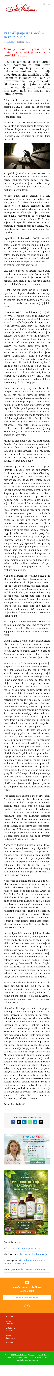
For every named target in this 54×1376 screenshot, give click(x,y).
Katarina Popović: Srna (28, 1248)
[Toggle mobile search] (44, 3)
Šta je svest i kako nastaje (33, 1254)
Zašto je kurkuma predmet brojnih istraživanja (25, 1262)
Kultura (28, 42)
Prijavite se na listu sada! (27, 1297)
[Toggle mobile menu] (49, 3)
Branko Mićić (10, 42)
